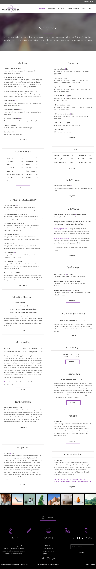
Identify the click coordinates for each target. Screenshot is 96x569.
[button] (87, 2)
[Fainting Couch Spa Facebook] (43, 558)
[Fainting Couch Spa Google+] (53, 558)
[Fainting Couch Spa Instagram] (48, 558)
